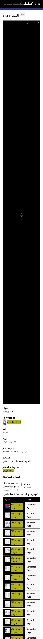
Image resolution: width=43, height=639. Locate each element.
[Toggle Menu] (39, 4)
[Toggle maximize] (37, 23)
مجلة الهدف (8, 470)
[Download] (32, 23)
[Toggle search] (35, 4)
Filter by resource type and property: (11, 484)
